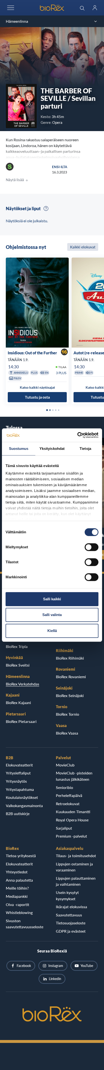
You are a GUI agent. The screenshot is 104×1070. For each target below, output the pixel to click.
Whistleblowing (19, 912)
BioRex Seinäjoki (70, 695)
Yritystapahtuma (20, 789)
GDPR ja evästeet (71, 931)
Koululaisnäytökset (22, 797)
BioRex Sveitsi (18, 665)
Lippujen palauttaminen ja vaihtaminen (76, 881)
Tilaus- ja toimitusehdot (76, 855)
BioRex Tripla (17, 646)
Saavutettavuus (69, 915)
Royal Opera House (72, 819)
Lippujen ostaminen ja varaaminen (74, 867)
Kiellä (52, 631)
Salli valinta (52, 615)
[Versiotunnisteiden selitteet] (46, 208)
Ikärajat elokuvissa (71, 906)
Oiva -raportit (17, 904)
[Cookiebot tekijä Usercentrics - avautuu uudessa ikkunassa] (77, 435)
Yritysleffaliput (18, 773)
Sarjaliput (64, 828)
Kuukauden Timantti (73, 811)
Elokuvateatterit (19, 765)
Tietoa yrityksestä (21, 855)
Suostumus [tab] (19, 448)
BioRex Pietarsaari (21, 721)
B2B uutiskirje (18, 813)
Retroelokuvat (68, 803)
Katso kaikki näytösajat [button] (37, 387)
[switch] (91, 547)
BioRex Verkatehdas (22, 684)
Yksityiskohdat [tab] (52, 448)
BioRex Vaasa (67, 733)
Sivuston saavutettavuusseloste (24, 923)
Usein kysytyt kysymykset (67, 895)
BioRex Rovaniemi (71, 676)
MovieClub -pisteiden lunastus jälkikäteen (74, 776)
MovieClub (65, 765)
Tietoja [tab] (85, 448)
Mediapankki (17, 896)
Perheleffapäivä (69, 795)
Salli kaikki (52, 599)
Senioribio (64, 787)
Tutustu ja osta (37, 397)
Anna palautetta (19, 880)
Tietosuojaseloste (70, 923)
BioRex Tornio (67, 714)
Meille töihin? (17, 888)
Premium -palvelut (71, 836)
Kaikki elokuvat (82, 247)
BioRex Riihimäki (70, 658)
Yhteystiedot (17, 871)
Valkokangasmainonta (24, 805)
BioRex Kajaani (18, 702)
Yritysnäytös (16, 781)
